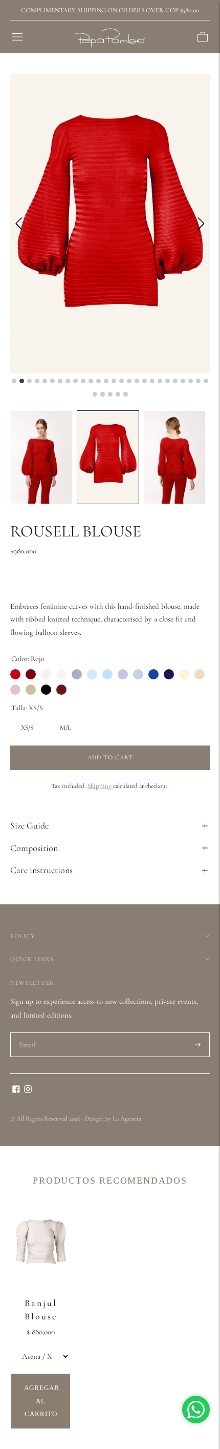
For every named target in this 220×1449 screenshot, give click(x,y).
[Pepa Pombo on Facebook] (16, 1090)
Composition (34, 848)
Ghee (184, 674)
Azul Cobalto (138, 674)
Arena (31, 690)
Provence (107, 674)
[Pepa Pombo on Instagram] (28, 1090)
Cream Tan (46, 674)
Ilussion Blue (92, 674)
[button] (41, 457)
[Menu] (17, 37)
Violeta (123, 674)
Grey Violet (77, 674)
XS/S (27, 725)
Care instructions (41, 870)
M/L (65, 725)
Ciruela (61, 690)
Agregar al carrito (41, 1401)
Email (27, 1033)
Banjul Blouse (41, 1309)
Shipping (99, 786)
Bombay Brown (15, 690)
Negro (46, 690)
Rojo (15, 674)
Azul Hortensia (169, 674)
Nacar (61, 674)
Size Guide (29, 825)
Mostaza (199, 674)
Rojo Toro (31, 674)
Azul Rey (153, 674)
